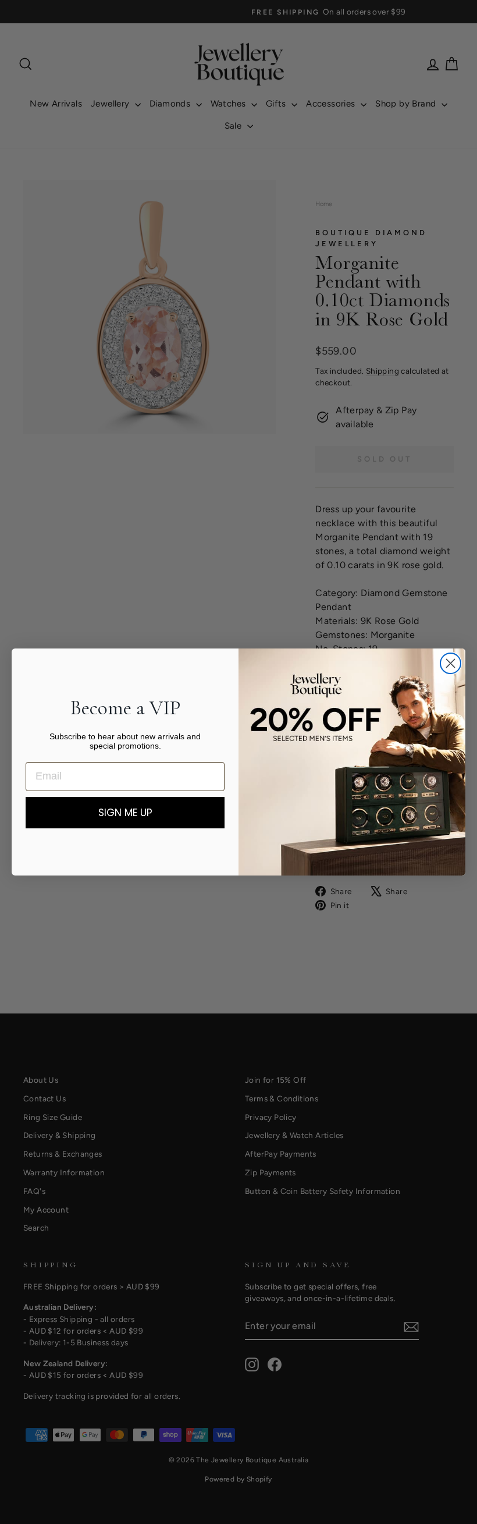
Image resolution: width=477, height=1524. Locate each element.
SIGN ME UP (125, 813)
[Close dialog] (450, 663)
